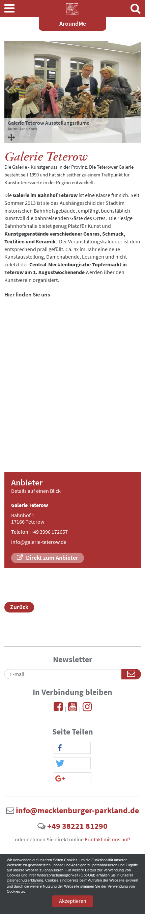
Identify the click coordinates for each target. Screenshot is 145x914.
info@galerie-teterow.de (38, 541)
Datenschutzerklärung (25, 880)
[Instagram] (87, 708)
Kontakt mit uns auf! (107, 839)
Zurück (19, 607)
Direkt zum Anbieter (51, 557)
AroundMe (72, 23)
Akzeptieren (72, 900)
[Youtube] (72, 708)
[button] (72, 748)
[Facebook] (58, 708)
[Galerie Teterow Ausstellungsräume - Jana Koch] (73, 137)
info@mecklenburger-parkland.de (77, 810)
